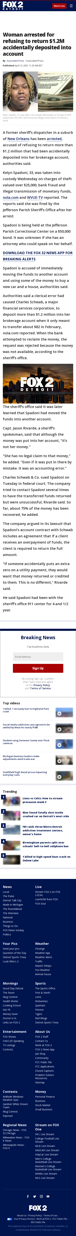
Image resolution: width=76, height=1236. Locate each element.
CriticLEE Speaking (13, 1041)
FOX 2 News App (44, 1049)
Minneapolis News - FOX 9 (14, 1146)
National (8, 917)
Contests (8, 1049)
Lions (38, 997)
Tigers (38, 1014)
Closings (40, 948)
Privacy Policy (42, 685)
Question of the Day (14, 953)
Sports (40, 983)
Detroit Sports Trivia (14, 957)
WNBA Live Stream (46, 1173)
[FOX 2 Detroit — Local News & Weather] (13, 5)
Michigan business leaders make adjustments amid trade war (21, 758)
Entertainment (15, 1031)
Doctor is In (9, 1018)
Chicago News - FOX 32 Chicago (14, 1131)
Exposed (8, 1115)
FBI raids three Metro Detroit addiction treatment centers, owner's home (43, 830)
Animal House (43, 974)
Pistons (39, 1009)
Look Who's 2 (11, 961)
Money (40, 1091)
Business (8, 921)
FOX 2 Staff (41, 1036)
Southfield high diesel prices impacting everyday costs (25, 774)
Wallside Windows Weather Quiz (13, 1098)
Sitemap (40, 1082)
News (7, 887)
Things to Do (10, 926)
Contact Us (41, 1041)
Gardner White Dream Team (15, 1105)
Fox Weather (42, 970)
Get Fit (6, 1009)
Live (38, 887)
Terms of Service (40, 688)
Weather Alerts (43, 957)
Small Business (43, 1109)
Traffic (39, 961)
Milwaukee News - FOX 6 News (16, 1139)
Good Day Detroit (13, 988)
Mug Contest (10, 997)
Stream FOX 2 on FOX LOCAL (47, 893)
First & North (42, 992)
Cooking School (12, 1005)
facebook (28, 1196)
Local (6, 892)
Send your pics (11, 948)
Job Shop (40, 1053)
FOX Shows (9, 1036)
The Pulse (8, 896)
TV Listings (9, 1045)
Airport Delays (43, 965)
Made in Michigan (13, 904)
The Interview (10, 913)
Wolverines (41, 1001)
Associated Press (34, 60)
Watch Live (59, 6)
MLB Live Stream (45, 1146)
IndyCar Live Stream (46, 1154)
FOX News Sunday (13, 930)
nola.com (11, 197)
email (48, 1196)
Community (41, 1058)
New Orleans (18, 138)
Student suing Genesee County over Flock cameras (26, 742)
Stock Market (42, 1105)
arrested (54, 138)
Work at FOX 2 (43, 1045)
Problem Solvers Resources (44, 1076)
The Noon (8, 992)
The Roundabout (12, 909)
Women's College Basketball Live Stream (48, 1167)
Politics (7, 934)
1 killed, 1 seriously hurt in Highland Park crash (26, 710)
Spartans (40, 1005)
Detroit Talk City (12, 900)
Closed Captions (44, 1070)
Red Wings (41, 1018)
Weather (42, 943)
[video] (64, 712)
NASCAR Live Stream (47, 1150)
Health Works (10, 1001)
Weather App (42, 953)
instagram (41, 1196)
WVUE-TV (35, 197)
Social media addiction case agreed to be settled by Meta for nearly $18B (26, 726)
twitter (34, 1196)
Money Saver (10, 1014)
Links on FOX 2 (11, 1022)
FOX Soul (40, 903)
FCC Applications (44, 1066)
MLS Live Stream (45, 1178)
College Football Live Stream (47, 1140)
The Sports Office (45, 988)
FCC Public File (43, 1062)
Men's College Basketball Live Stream (48, 1160)
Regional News (15, 1125)
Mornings (10, 983)
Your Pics (10, 943)
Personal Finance (45, 1096)
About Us (42, 1031)
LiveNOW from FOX (46, 899)
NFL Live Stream (44, 1134)
